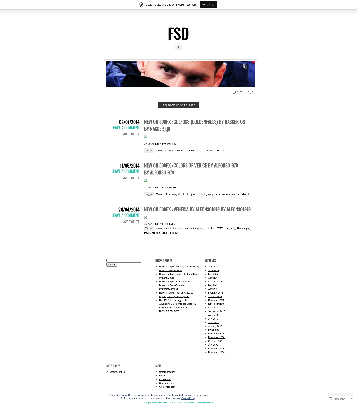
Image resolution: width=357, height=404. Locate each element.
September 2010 (216, 311)
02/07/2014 (129, 121)
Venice (235, 194)
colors (167, 194)
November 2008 (216, 337)
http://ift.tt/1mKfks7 (165, 143)
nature (205, 150)
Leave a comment (126, 127)
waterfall (214, 150)
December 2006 (216, 348)
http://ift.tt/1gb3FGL (165, 187)
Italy (233, 228)
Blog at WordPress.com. (156, 402)
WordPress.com (167, 386)
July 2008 (213, 344)
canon (188, 228)
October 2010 (215, 307)
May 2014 (213, 273)
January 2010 (215, 326)
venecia (226, 194)
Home (249, 92)
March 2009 (214, 329)
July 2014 (213, 266)
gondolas (209, 228)
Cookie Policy (188, 398)
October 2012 (215, 281)
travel (218, 194)
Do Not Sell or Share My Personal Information (191, 402)
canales (179, 228)
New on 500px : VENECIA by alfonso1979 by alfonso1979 (197, 209)
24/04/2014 (129, 209)
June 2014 (213, 270)
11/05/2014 (130, 165)
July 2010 (213, 318)
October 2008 (215, 340)
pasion (194, 194)
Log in (162, 375)
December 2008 (216, 333)
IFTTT (184, 150)
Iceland (176, 150)
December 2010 (216, 300)
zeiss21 (224, 150)
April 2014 (213, 277)
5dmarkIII (169, 228)
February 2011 (215, 292)
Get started (208, 4)
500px (159, 150)
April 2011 (213, 288)
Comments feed (167, 382)
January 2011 (215, 296)
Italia (226, 228)
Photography (206, 194)
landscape (194, 150)
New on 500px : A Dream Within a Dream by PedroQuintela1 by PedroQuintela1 (176, 285)
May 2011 (213, 285)
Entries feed (165, 379)
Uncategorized (130, 134)
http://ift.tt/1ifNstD (165, 224)
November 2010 (216, 303)
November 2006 (216, 352)
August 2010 (214, 314)
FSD (178, 33)
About (237, 92)
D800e (167, 150)
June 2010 (213, 322)
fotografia (177, 194)
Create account (167, 371)
